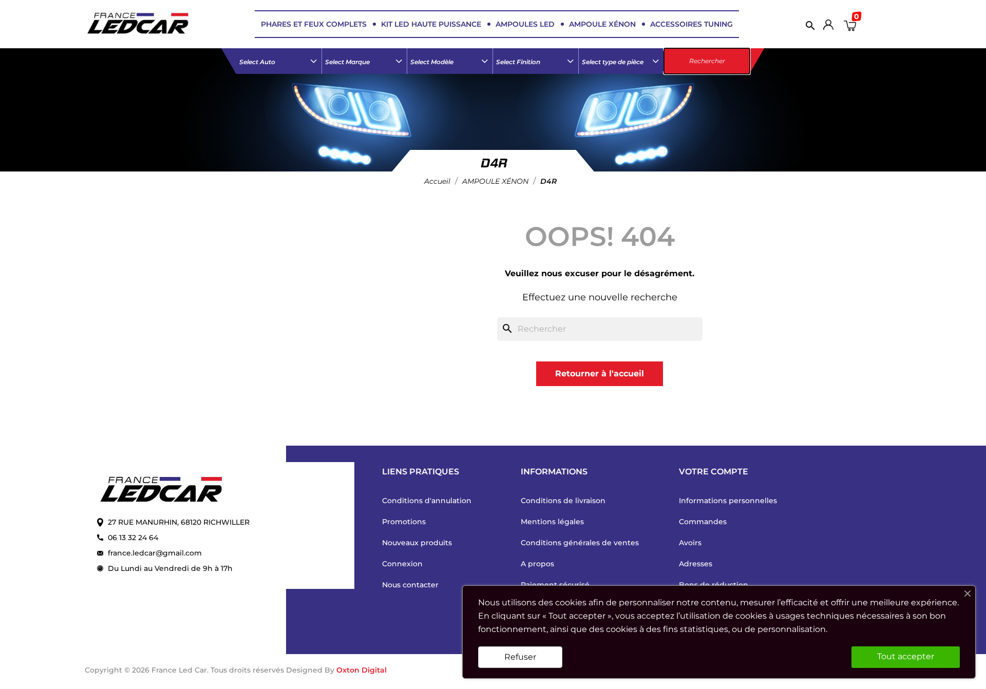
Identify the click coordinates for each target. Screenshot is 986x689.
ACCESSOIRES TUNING (691, 24)
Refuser (520, 657)
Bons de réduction (713, 584)
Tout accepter (905, 656)
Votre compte (713, 471)
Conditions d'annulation (426, 500)
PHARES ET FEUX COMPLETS (314, 24)
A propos (537, 563)
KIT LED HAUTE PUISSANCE (431, 24)
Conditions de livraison (563, 500)
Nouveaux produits (417, 542)
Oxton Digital (361, 670)
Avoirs (690, 542)
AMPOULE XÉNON (602, 24)
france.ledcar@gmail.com (155, 553)
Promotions (404, 521)
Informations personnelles (728, 500)
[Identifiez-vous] (828, 27)
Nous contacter (410, 584)
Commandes (703, 521)
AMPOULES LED (525, 24)
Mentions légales (552, 521)
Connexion (402, 563)
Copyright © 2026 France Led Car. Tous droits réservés (185, 670)
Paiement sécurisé (555, 584)
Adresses (695, 563)
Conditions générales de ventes (580, 542)
